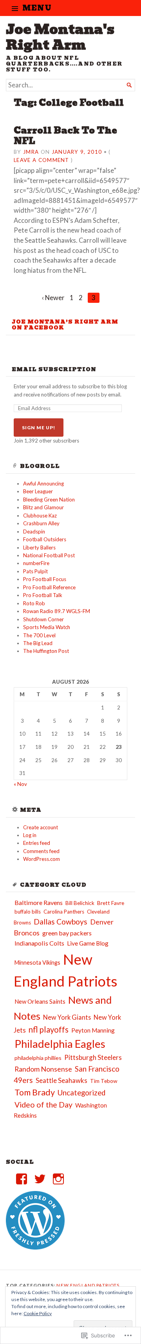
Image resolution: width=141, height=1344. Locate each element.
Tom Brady (34, 1092)
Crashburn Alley (41, 523)
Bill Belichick (79, 903)
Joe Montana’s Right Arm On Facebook (65, 325)
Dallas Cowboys (60, 921)
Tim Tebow (103, 1081)
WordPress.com (41, 859)
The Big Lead (37, 643)
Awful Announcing (43, 483)
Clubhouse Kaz (40, 515)
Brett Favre (110, 903)
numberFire (36, 563)
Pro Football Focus (44, 579)
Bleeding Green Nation (49, 499)
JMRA (31, 152)
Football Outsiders (44, 539)
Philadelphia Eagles (59, 1043)
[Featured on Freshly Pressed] (35, 1247)
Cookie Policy (38, 1313)
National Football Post (49, 555)
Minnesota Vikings (37, 962)
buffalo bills (27, 911)
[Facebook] (21, 1179)
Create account (40, 827)
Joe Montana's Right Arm (60, 37)
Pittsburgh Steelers (93, 1057)
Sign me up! (38, 427)
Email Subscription (54, 369)
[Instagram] (58, 1179)
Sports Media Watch (46, 627)
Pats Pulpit (35, 571)
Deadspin (34, 531)
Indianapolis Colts (39, 943)
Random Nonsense (43, 1069)
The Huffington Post (46, 651)
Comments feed (41, 851)
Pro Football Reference (49, 587)
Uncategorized (81, 1092)
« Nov (20, 784)
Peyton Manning (93, 1030)
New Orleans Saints (39, 1001)
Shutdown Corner (43, 619)
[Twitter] (40, 1179)
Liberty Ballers (39, 547)
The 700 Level (39, 635)
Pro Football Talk (42, 595)
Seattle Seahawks (61, 1080)
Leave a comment (41, 160)
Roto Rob (34, 603)
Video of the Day (43, 1104)
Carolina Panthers (63, 911)
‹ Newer (53, 298)
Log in (29, 835)
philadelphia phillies (37, 1057)
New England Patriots (87, 1285)
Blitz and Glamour (43, 507)
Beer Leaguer (38, 491)
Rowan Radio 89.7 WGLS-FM (56, 611)
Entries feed (36, 843)
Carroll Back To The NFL (65, 135)
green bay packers (67, 933)
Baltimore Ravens (38, 902)
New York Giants (67, 1017)
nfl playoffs (49, 1029)
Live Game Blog (87, 943)
